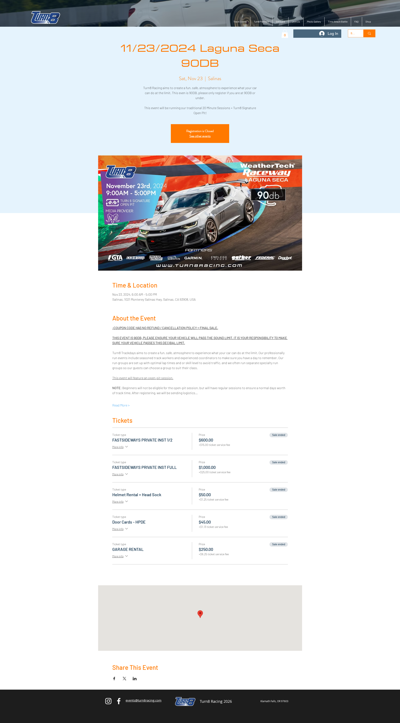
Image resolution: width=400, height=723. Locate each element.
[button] (284, 33)
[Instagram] (108, 701)
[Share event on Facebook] (114, 678)
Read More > (121, 405)
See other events (200, 136)
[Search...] (369, 33)
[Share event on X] (124, 678)
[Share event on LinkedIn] (135, 678)
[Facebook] (119, 701)
